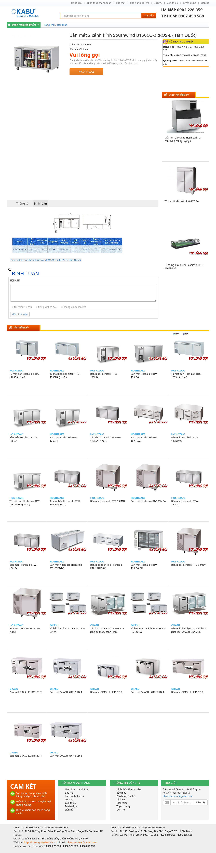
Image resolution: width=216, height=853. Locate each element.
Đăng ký (200, 802)
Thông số (22, 203)
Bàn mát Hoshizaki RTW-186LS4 (23, 566)
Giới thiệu (172, 2)
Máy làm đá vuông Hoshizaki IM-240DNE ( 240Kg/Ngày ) (183, 139)
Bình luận (40, 203)
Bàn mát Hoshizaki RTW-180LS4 (185, 502)
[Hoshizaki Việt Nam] (25, 12)
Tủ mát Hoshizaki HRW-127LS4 (182, 201)
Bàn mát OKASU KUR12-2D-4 (66, 692)
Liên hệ (205, 2)
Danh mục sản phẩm (24, 24)
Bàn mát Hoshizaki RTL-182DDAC (144, 439)
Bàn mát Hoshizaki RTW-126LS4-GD (144, 566)
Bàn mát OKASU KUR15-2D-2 (106, 692)
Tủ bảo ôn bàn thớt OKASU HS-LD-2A (67, 630)
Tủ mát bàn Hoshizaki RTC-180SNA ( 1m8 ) (186, 375)
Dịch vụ (158, 2)
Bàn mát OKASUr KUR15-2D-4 (147, 692)
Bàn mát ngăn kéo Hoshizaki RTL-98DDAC (66, 566)
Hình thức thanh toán (99, 2)
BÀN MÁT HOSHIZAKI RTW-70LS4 (24, 630)
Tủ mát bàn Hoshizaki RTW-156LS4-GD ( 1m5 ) (24, 502)
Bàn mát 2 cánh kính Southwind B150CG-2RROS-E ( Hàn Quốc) (46, 260)
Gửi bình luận (20, 314)
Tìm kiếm (149, 15)
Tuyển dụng (189, 2)
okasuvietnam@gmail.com (178, 796)
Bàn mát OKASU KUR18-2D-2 (187, 692)
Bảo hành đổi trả (139, 2)
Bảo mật (120, 2)
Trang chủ (76, 2)
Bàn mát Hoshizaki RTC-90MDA (148, 501)
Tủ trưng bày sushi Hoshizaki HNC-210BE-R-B (184, 266)
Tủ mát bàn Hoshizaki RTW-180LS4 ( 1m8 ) (65, 502)
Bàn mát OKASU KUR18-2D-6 (66, 755)
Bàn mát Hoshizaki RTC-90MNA (107, 501)
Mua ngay (86, 72)
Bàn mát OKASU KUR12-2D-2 (25, 692)
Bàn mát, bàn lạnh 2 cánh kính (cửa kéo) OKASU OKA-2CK (188, 630)
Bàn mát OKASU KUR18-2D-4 (25, 755)
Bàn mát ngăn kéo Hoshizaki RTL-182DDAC (106, 566)
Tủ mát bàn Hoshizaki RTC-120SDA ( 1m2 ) (24, 375)
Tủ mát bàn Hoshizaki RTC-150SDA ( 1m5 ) (65, 375)
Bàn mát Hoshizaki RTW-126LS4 (63, 439)
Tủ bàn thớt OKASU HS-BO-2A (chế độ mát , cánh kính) (107, 630)
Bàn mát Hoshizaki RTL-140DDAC (184, 439)
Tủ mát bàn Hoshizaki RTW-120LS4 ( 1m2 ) (105, 439)
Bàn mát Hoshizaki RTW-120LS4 (104, 375)
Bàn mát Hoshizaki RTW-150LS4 (144, 375)
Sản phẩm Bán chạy (179, 95)
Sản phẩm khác (22, 327)
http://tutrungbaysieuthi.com (41, 842)
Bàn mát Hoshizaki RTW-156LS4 (23, 439)
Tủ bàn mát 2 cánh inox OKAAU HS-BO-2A (148, 630)
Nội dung (15, 280)
